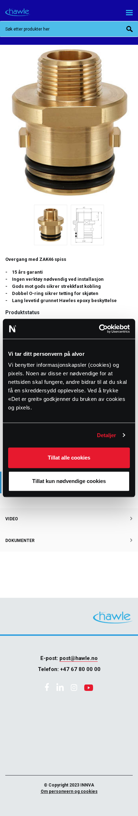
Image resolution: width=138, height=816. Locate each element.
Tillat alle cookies (69, 458)
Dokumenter (20, 540)
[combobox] (69, 29)
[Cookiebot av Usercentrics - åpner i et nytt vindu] (99, 328)
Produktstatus (22, 312)
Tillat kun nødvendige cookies (69, 481)
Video (11, 518)
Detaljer (106, 435)
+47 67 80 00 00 (80, 669)
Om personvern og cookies (69, 791)
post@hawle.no (78, 658)
